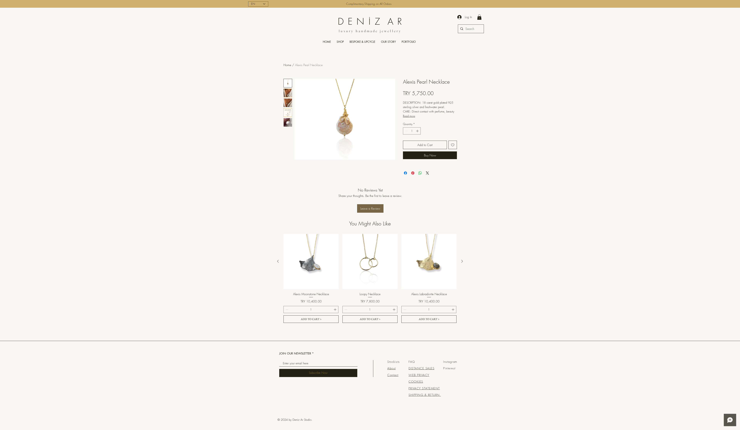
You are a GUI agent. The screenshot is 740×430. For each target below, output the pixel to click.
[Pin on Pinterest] (412, 173)
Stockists (393, 362)
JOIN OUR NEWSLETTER (295, 353)
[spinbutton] (411, 131)
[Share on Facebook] (405, 173)
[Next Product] (462, 261)
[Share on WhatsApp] (420, 173)
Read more (409, 116)
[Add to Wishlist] (452, 145)
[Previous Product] (278, 261)
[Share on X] (427, 173)
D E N (353, 21)
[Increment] (417, 131)
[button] (479, 17)
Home (287, 65)
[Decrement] (406, 131)
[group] (370, 278)
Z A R (386, 21)
